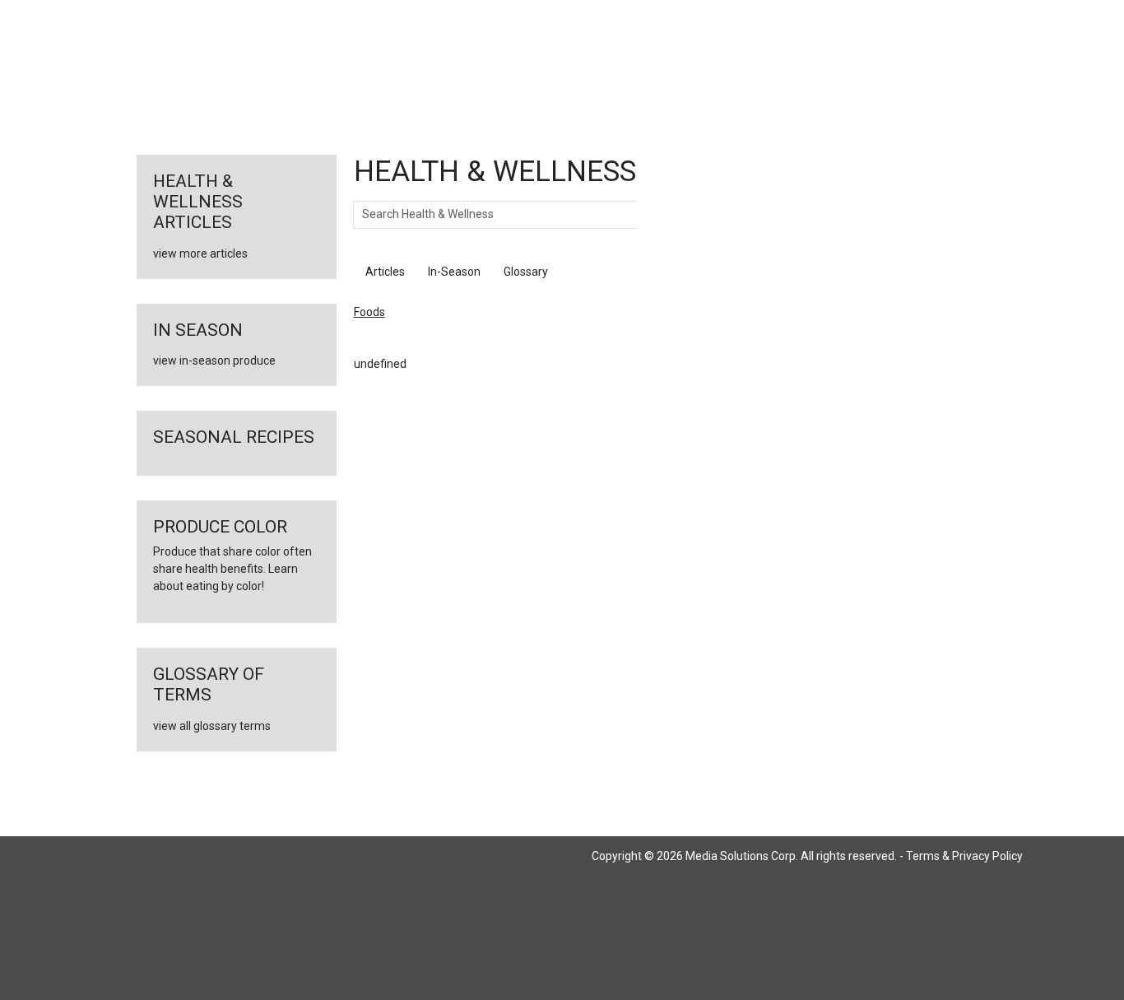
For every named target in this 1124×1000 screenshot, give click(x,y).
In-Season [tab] (454, 271)
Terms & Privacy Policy (964, 856)
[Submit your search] (654, 215)
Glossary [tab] (526, 271)
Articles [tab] (385, 271)
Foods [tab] (586, 271)
